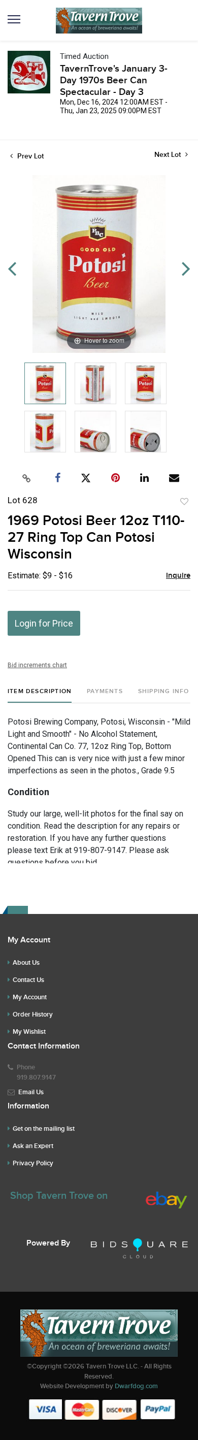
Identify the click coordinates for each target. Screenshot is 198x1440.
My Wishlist (29, 1032)
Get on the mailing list (44, 1129)
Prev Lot (29, 156)
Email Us (31, 1092)
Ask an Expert (33, 1146)
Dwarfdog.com (136, 1386)
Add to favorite (184, 501)
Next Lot (168, 154)
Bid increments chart (37, 665)
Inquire (178, 575)
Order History (33, 1014)
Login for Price (44, 623)
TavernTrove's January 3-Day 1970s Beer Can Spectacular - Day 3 (114, 80)
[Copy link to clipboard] (27, 478)
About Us (26, 963)
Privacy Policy (33, 1163)
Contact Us (28, 980)
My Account (30, 997)
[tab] (40, 695)
